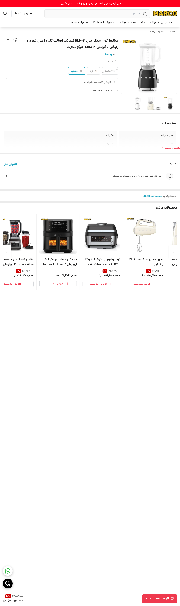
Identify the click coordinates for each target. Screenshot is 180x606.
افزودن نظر (10, 164)
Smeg (108, 55)
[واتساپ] (8, 571)
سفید (108, 71)
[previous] (173, 252)
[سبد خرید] (5, 13)
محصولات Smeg (157, 31)
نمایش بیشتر (172, 148)
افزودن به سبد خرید (157, 598)
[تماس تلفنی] (8, 583)
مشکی (75, 71)
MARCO (173, 31)
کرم (92, 71)
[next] (7, 252)
